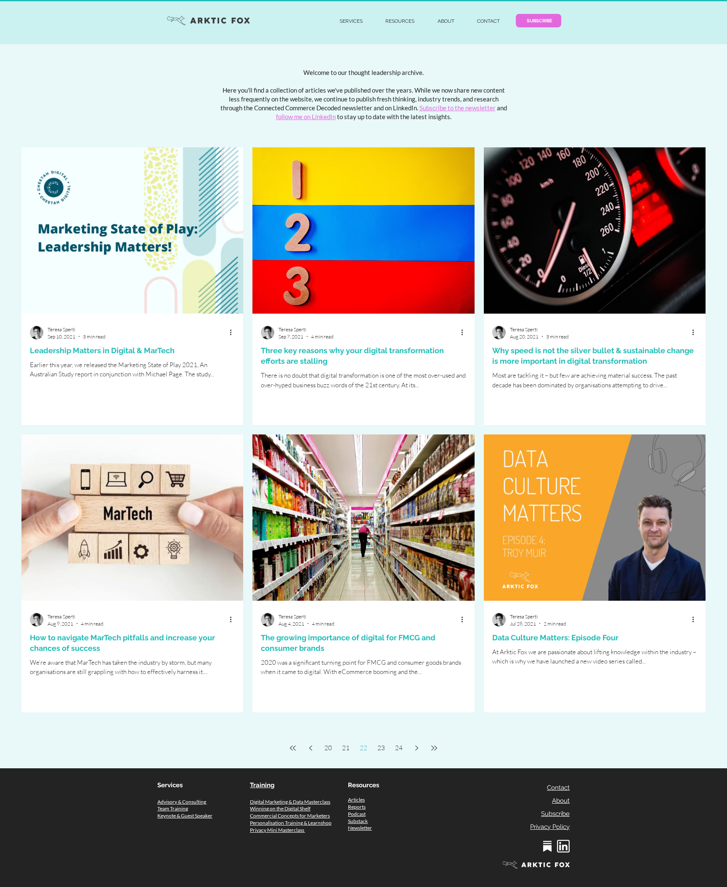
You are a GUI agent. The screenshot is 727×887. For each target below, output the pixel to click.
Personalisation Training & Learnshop (291, 823)
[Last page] (434, 748)
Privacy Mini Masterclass (277, 830)
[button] (351, 21)
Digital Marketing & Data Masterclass (290, 802)
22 (363, 748)
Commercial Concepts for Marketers (290, 815)
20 (328, 748)
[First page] (292, 748)
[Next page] (416, 748)
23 (381, 748)
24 (399, 748)
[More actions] (233, 333)
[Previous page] (310, 748)
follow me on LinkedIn (306, 116)
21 (346, 748)
